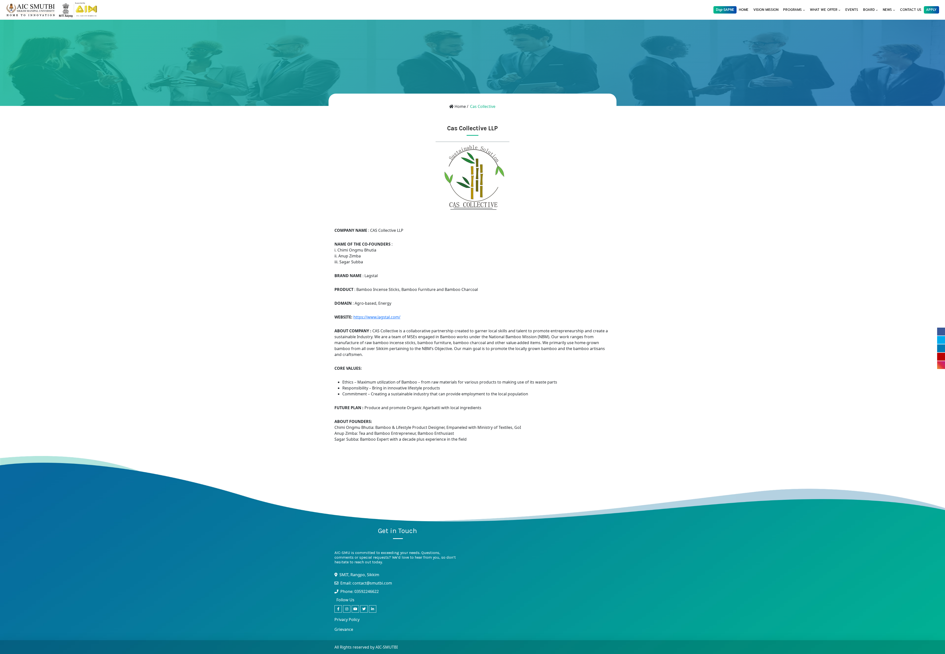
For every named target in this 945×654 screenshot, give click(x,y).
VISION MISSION (765, 9)
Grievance (343, 629)
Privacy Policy (347, 619)
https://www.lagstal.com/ (376, 317)
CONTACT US (910, 9)
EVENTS (851, 9)
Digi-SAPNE (725, 9)
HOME (743, 9)
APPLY (931, 9)
